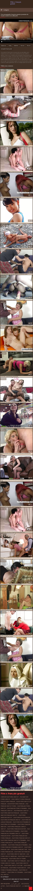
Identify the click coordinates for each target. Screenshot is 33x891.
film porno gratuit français (17, 861)
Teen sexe (28, 45)
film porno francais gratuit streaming (13, 840)
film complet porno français (21, 799)
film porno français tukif (19, 849)
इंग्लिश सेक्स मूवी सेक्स (5, 883)
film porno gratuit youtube (14, 865)
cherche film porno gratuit (10, 797)
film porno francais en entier (16, 829)
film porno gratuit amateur (16, 854)
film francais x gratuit (21, 810)
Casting (10, 45)
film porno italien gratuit (17, 867)
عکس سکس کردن (15, 883)
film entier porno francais (16, 803)
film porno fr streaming (8, 824)
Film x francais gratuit (13, 886)
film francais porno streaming (17, 808)
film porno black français (22, 817)
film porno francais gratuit (21, 838)
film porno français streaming (18, 845)
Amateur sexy (3, 45)
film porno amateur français (10, 813)
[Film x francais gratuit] (30, 888)
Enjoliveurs (16, 45)
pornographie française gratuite (6, 48)
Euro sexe (22, 45)
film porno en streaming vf (21, 822)
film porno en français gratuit (11, 819)
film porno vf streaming (15, 872)
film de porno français (8, 801)
